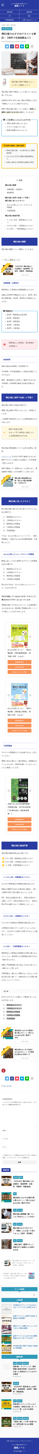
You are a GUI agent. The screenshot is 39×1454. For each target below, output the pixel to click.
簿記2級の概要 (10, 185)
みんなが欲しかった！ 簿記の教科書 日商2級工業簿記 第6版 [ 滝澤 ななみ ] (19, 711)
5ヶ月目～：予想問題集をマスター (20, 229)
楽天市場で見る (19, 662)
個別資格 (29, 12)
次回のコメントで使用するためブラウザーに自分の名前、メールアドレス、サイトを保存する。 (19, 1156)
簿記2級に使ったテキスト (15, 201)
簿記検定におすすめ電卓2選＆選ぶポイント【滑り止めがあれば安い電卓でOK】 (24, 1200)
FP (10, 16)
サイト (4, 1147)
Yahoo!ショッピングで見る (19, 672)
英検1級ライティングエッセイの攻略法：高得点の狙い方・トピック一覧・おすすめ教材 (25, 1406)
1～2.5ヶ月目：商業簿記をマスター (19, 221)
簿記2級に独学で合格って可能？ (17, 198)
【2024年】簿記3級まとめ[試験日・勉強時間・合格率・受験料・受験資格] (23, 1184)
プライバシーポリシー (27, 1441)
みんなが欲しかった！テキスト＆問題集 (19, 206)
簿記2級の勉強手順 (12, 216)
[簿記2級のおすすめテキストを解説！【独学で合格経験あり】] (22, 46)
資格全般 (9, 12)
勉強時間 (10, 193)
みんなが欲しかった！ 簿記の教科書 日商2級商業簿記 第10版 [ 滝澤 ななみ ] (19, 653)
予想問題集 (11, 211)
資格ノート (19, 6)
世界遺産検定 (10, 20)
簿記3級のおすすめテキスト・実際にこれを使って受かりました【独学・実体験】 (24, 1230)
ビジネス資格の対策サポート (19, 1444)
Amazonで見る (19, 667)
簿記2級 (9, 1086)
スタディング (7, 457)
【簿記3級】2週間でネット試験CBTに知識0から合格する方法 (24, 1247)
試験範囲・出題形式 (14, 189)
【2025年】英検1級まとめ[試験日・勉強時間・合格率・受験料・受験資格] (25, 1389)
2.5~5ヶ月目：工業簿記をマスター (20, 226)
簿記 (29, 16)
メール (5, 1139)
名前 (4, 1130)
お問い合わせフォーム (29, 20)
